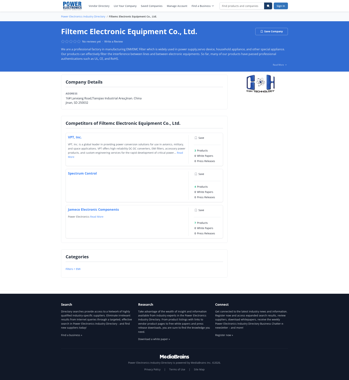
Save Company (273, 31)
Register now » (224, 335)
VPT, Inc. (75, 137)
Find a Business (201, 6)
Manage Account (177, 6)
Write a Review (113, 41)
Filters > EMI (73, 269)
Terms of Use (177, 369)
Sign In (281, 6)
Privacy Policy (152, 369)
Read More (96, 216)
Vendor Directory (99, 6)
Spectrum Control (82, 173)
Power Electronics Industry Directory (83, 16)
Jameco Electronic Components (93, 209)
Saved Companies (152, 6)
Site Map (199, 369)
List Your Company (125, 6)
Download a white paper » (154, 339)
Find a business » (71, 335)
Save (201, 138)
